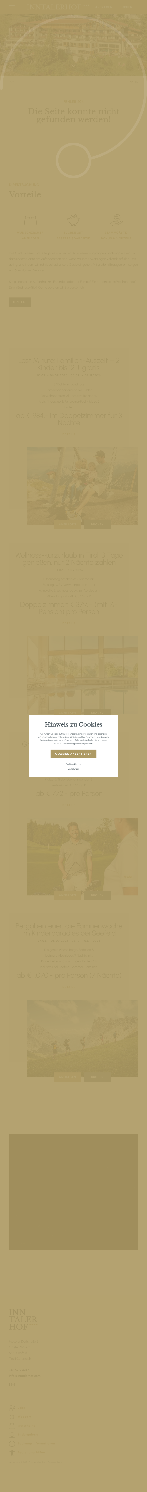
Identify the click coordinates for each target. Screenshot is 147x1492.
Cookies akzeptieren (73, 753)
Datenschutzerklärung (64, 743)
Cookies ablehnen (73, 764)
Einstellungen (73, 769)
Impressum (87, 743)
